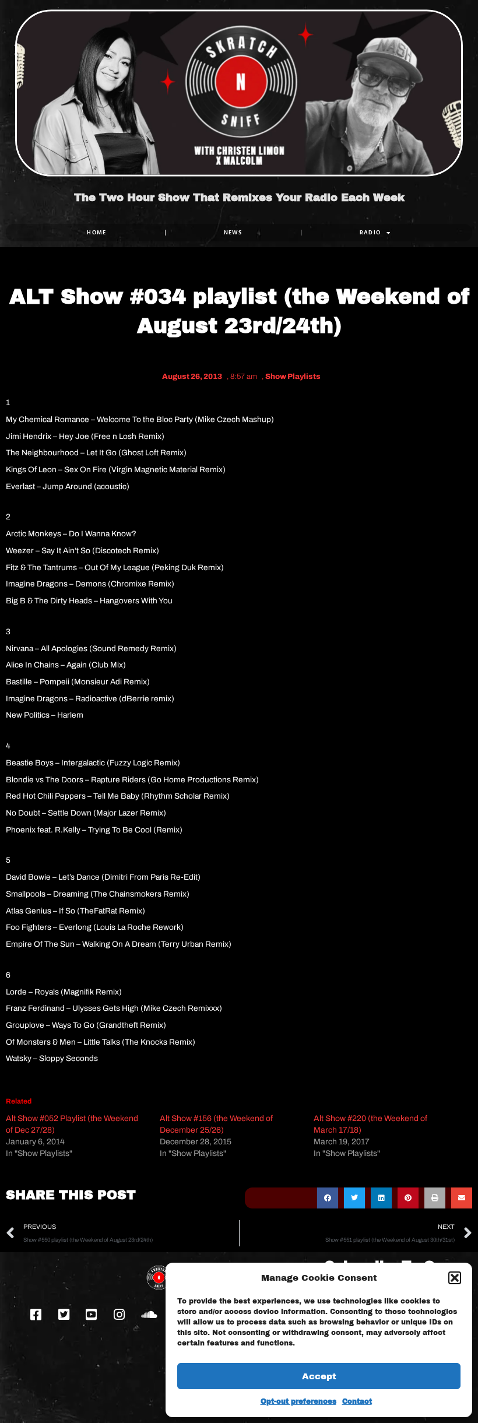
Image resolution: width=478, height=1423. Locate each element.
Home (96, 232)
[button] (455, 1278)
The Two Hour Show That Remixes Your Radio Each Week (239, 197)
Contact (357, 1401)
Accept (319, 1376)
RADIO (370, 232)
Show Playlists (293, 377)
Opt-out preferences (298, 1401)
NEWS (233, 232)
